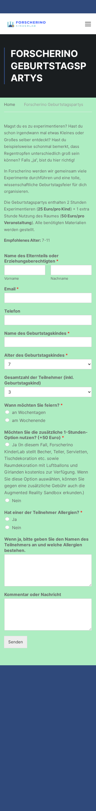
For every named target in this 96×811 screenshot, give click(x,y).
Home (9, 104)
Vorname (11, 278)
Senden (15, 641)
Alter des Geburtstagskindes (36, 355)
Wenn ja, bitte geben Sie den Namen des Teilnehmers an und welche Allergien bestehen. (46, 544)
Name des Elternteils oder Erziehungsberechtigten (31, 258)
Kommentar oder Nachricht (32, 594)
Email (11, 288)
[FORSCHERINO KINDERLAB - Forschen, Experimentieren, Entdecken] (26, 24)
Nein (16, 500)
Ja (14, 519)
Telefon (12, 311)
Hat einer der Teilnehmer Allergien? (43, 512)
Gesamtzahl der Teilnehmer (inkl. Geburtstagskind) (39, 380)
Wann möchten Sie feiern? (33, 405)
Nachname (59, 278)
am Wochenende (28, 420)
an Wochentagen (29, 412)
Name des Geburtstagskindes (37, 333)
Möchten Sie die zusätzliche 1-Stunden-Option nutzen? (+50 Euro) (46, 434)
